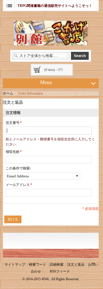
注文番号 (12, 123)
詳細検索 (57, 265)
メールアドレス (18, 185)
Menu (46, 82)
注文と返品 (75, 265)
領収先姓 (12, 152)
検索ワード (37, 265)
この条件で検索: (18, 168)
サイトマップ (15, 265)
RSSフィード (60, 271)
